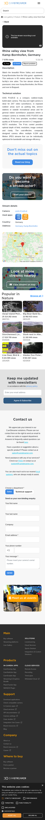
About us (6, 740)
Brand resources (9, 726)
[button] (22, 811)
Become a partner (10, 768)
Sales (9, 492)
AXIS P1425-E (21, 211)
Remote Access (30, 669)
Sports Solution (30, 648)
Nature (18, 17)
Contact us (7, 744)
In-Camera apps (9, 706)
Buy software (8, 638)
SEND (9, 573)
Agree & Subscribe (22, 401)
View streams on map (24, 285)
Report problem (29, 63)
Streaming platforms (10, 642)
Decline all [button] (32, 815)
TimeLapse (29, 676)
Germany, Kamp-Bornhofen (26, 226)
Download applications (11, 699)
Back (6, 22)
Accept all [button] (12, 815)
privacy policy (32, 386)
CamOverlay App (9, 669)
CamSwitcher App (9, 672)
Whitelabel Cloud (31, 679)
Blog (5, 729)
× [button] (42, 785)
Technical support (23, 492)
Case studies (8, 719)
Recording (28, 672)
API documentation (10, 713)
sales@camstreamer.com (22, 453)
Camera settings (9, 716)
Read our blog (22, 162)
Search (6, 11)
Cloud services (8, 709)
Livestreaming (30, 642)
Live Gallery (7, 645)
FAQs (20, 461)
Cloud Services (30, 645)
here (26, 442)
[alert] (22, 801)
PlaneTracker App (9, 685)
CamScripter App (9, 676)
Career (6, 750)
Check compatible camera (12, 703)
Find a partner (8, 765)
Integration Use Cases (11, 722)
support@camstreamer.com (22, 464)
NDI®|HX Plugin (9, 688)
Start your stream (23, 195)
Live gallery (8, 17)
